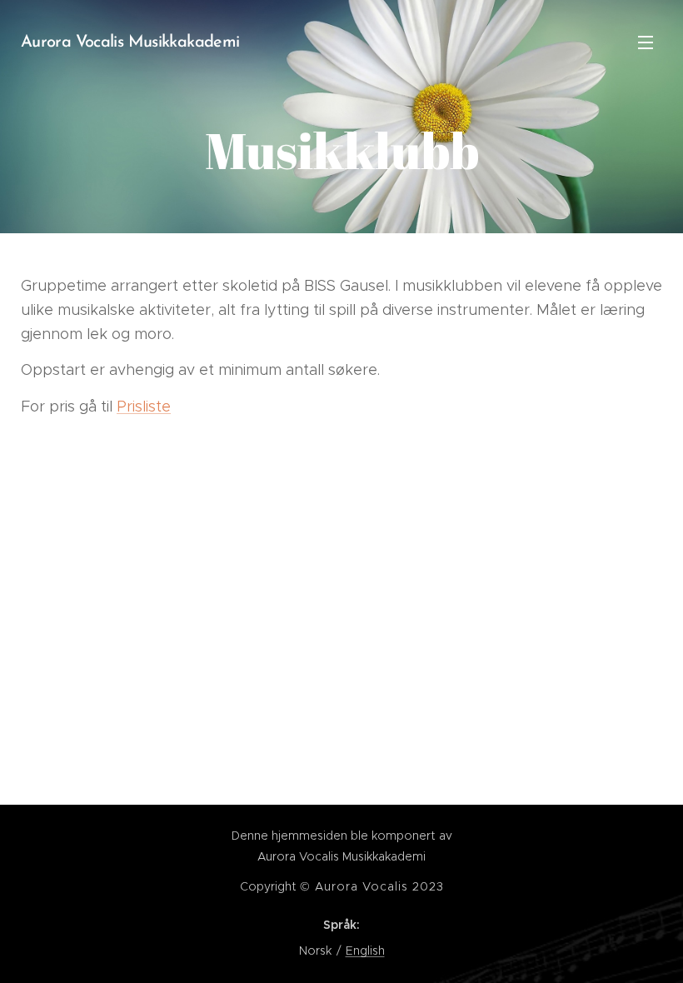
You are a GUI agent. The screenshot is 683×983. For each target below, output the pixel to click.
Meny (645, 41)
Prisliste (144, 406)
